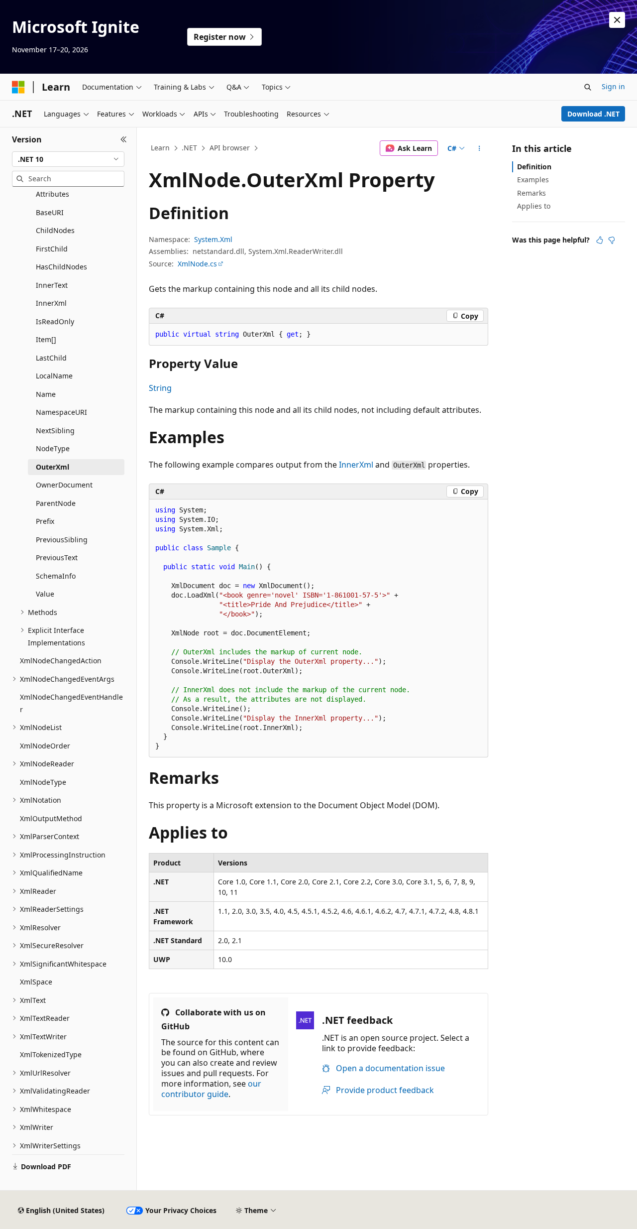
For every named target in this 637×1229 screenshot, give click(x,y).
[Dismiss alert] (617, 20)
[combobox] (68, 159)
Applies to (533, 206)
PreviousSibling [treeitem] (62, 539)
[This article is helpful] (600, 240)
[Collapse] (123, 139)
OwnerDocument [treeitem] (64, 485)
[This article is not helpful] (612, 240)
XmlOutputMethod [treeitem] (51, 818)
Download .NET (593, 114)
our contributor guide (211, 1089)
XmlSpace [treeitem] (36, 981)
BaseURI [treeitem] (50, 212)
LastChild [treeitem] (51, 358)
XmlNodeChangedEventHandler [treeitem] (71, 703)
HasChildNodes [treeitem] (61, 266)
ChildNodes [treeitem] (55, 230)
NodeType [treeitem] (53, 448)
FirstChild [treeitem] (52, 248)
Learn (160, 147)
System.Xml (213, 239)
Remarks (531, 193)
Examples (533, 179)
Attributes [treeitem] (52, 194)
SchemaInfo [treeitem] (56, 576)
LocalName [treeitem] (54, 375)
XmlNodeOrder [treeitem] (45, 745)
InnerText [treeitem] (52, 285)
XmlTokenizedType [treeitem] (51, 1054)
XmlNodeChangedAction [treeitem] (61, 660)
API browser (230, 147)
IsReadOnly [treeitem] (55, 321)
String (160, 387)
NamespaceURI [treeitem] (61, 412)
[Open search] (588, 87)
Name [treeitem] (46, 394)
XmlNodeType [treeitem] (43, 782)
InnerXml (356, 464)
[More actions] (479, 148)
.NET (189, 147)
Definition (534, 166)
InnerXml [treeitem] (51, 303)
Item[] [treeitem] (46, 339)
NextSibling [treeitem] (55, 430)
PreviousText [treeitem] (57, 557)
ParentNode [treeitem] (56, 503)
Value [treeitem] (45, 594)
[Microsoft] (18, 87)
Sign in (613, 86)
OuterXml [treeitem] (52, 467)
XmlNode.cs (197, 263)
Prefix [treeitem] (45, 521)
